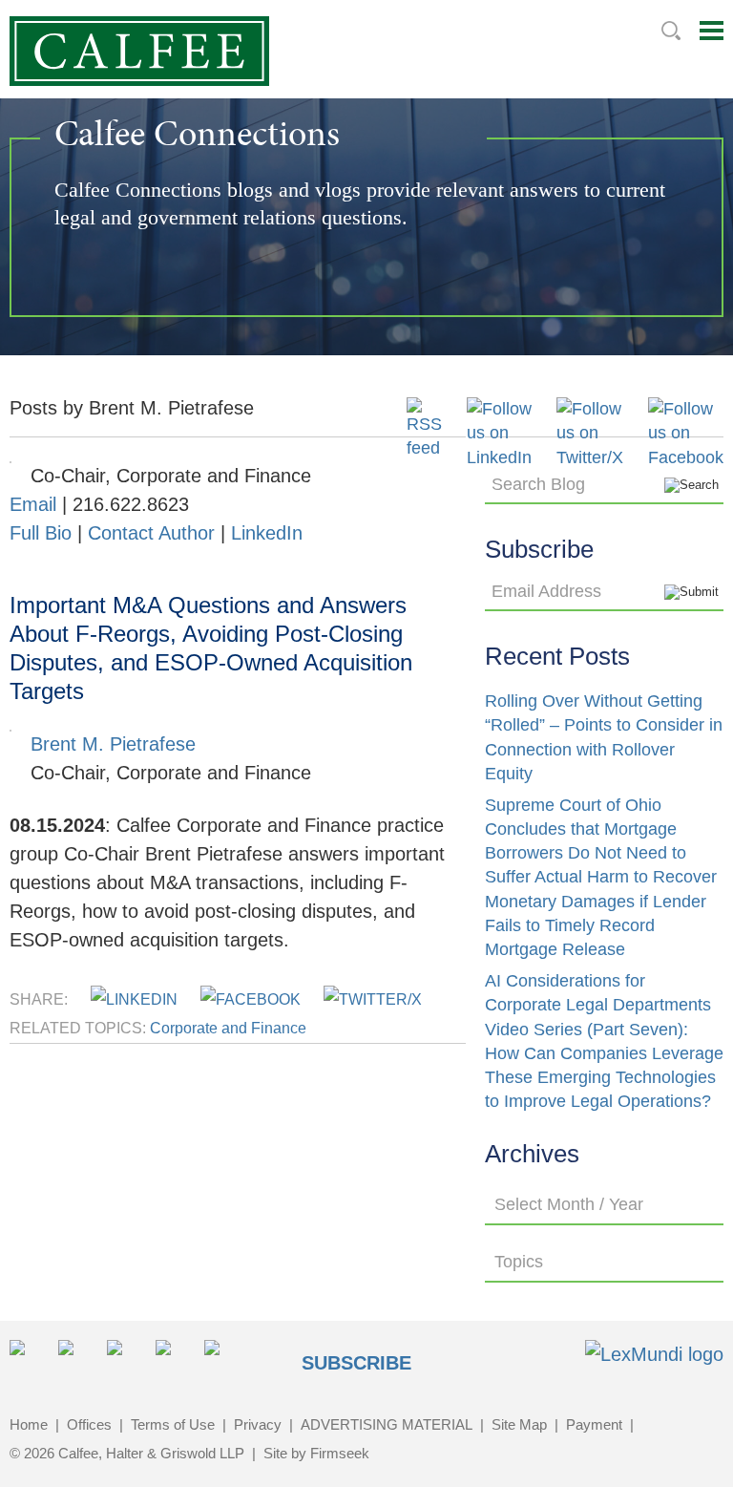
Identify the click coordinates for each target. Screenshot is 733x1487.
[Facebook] (685, 457)
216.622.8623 (131, 504)
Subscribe (356, 1362)
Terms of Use (173, 1424)
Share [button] (28, 1358)
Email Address (546, 591)
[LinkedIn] (499, 457)
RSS (271, 1358)
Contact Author (151, 532)
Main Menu (711, 30)
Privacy (258, 1424)
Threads (222, 1358)
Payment (594, 1424)
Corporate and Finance (228, 1028)
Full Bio (41, 532)
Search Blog (538, 484)
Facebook (125, 1358)
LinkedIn (267, 532)
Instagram (174, 1358)
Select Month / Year (568, 1204)
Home (29, 1424)
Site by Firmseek (316, 1453)
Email (33, 504)
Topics (518, 1261)
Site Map (519, 1424)
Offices (89, 1424)
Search (671, 30)
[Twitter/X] (589, 457)
